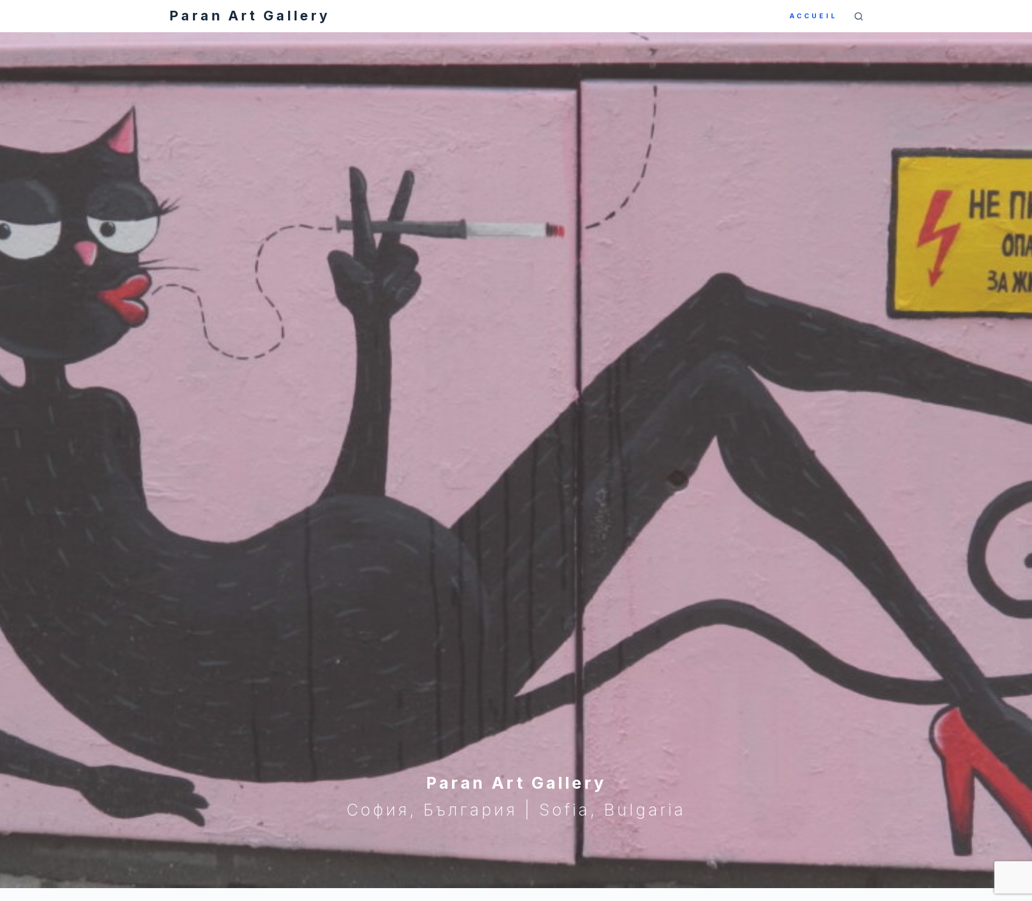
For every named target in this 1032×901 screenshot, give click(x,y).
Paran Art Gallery (249, 16)
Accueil (813, 16)
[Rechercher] (859, 16)
